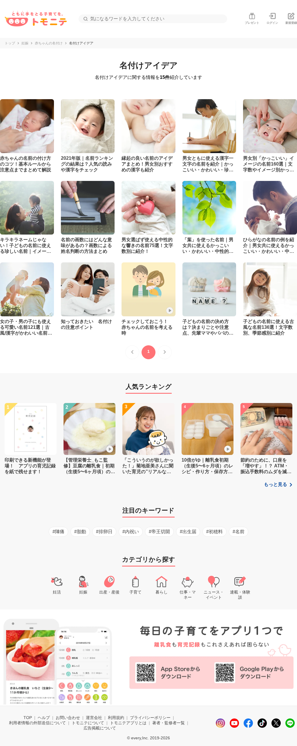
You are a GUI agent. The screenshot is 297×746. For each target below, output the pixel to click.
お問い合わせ (68, 717)
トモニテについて (88, 722)
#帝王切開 (159, 531)
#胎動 (80, 531)
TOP (27, 717)
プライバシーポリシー (150, 717)
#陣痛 (58, 531)
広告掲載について (100, 728)
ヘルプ (44, 717)
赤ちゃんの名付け (49, 43)
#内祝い (130, 531)
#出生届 (188, 531)
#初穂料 (214, 531)
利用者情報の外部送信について (37, 722)
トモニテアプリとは (128, 722)
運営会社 (94, 717)
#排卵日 (104, 531)
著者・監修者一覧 (168, 722)
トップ (10, 43)
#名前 (239, 531)
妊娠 (24, 43)
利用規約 (116, 717)
